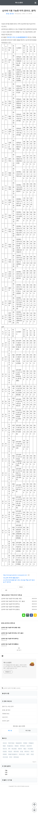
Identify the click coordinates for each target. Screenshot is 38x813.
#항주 (28, 754)
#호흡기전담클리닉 (12, 754)
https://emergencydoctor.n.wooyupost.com (15, 575)
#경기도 (5, 748)
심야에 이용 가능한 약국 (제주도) (10, 604)
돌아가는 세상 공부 (8, 706)
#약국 (10, 757)
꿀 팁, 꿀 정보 (10, 13)
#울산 (25, 748)
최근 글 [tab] (10, 730)
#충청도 (17, 746)
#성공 (32, 754)
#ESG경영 (16, 757)
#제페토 (5, 754)
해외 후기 (5, 717)
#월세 (4, 746)
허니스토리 (19, 2)
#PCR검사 (22, 746)
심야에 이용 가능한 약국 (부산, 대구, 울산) (13, 601)
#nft (9, 748)
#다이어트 (5, 757)
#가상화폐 (30, 748)
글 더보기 (19, 650)
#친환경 (25, 743)
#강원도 (5, 751)
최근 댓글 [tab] (28, 730)
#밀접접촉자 (19, 743)
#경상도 (10, 751)
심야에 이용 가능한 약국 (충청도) (10, 606)
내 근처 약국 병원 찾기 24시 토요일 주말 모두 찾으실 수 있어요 (19, 581)
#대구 (32, 751)
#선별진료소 (10, 746)
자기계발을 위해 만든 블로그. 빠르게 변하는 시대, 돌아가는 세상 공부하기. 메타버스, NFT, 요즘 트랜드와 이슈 (15, 666)
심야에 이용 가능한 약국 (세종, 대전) (11, 598)
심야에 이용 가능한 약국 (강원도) (10, 609)
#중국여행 (16, 751)
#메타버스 (26, 751)
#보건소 (5, 743)
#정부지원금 (11, 743)
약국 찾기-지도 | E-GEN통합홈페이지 (17, 37)
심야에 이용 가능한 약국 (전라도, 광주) (19, 10)
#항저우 (20, 748)
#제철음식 (31, 743)
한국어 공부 (5, 721)
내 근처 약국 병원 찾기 (11, 578)
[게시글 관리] (14, 590)
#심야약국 (29, 746)
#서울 (21, 751)
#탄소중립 (14, 748)
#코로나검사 (22, 754)
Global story (5, 713)
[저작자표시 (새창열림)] (36, 588)
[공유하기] (10, 590)
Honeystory (18, 13)
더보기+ (34, 761)
